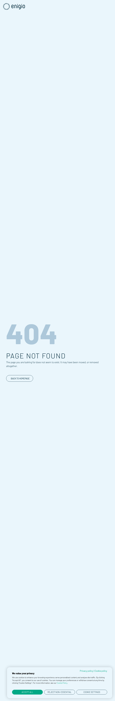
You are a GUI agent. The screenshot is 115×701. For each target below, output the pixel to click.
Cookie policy (101, 670)
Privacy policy (86, 670)
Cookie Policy (62, 683)
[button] (112, 3)
